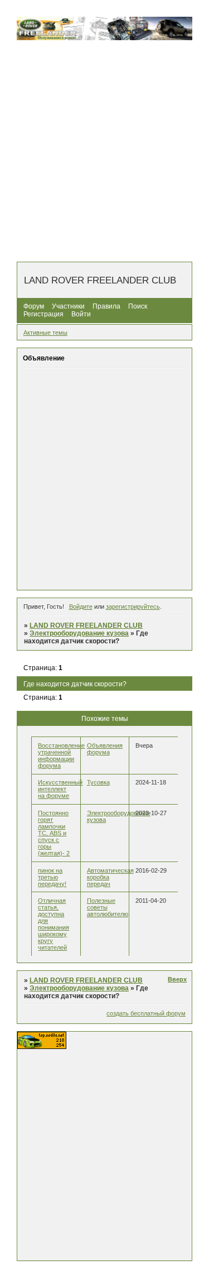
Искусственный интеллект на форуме (60, 789)
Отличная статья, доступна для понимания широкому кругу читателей (53, 924)
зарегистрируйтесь (133, 606)
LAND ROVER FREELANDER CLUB (86, 625)
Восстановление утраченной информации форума (61, 755)
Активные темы (45, 332)
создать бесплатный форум (146, 1013)
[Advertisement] (104, 151)
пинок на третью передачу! (52, 877)
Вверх (177, 979)
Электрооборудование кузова (79, 633)
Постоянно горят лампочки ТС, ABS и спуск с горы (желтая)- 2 (54, 833)
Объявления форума (105, 748)
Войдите (81, 606)
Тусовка (98, 782)
